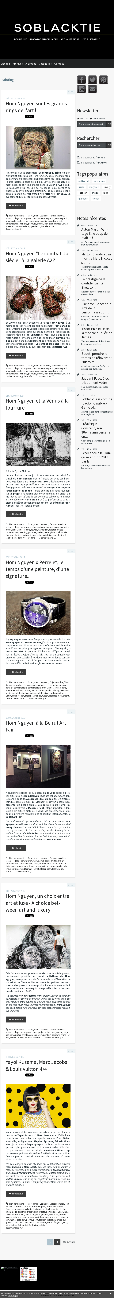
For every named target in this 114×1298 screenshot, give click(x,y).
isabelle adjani (47, 226)
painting (23, 223)
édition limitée (24, 1225)
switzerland (55, 693)
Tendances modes (54, 1206)
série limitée (11, 1225)
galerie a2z (35, 226)
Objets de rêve (56, 682)
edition (42, 1225)
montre (37, 695)
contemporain (61, 218)
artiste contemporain (41, 690)
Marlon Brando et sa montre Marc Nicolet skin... (96, 258)
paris (28, 221)
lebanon (56, 868)
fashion (83, 192)
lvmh (48, 1209)
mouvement (63, 695)
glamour (83, 198)
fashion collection (47, 1219)
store (52, 1217)
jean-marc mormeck (53, 223)
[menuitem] (7, 63)
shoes (25, 1222)
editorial (84, 181)
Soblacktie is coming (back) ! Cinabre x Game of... (96, 403)
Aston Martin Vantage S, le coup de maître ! (94, 233)
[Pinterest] (103, 79)
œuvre (34, 221)
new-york (34, 1217)
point (35, 1219)
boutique (44, 1217)
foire (36, 863)
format (36, 868)
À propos (31, 63)
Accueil (5, 63)
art (59, 860)
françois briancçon (47, 535)
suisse (46, 693)
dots (19, 1219)
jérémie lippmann (30, 535)
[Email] (92, 89)
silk (20, 1222)
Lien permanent (16, 215)
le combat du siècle (21, 226)
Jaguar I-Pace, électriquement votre (95, 380)
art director (32, 1211)
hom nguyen (26, 218)
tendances (99, 181)
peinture (32, 223)
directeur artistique (47, 1211)
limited (35, 1225)
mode (14, 1211)
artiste (21, 221)
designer (22, 1211)
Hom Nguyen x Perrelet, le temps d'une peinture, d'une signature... (37, 569)
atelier (40, 223)
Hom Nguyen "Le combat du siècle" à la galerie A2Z (37, 257)
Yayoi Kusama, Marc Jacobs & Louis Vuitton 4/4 (36, 1065)
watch (45, 695)
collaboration (18, 695)
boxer (8, 226)
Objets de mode (57, 1203)
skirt (16, 1222)
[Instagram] (81, 89)
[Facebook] (81, 79)
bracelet (53, 695)
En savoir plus (13, 1296)
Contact (59, 63)
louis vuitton (39, 1209)
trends (95, 198)
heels (32, 1222)
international (45, 863)
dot (23, 1219)
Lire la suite (17, 205)
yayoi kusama (17, 1209)
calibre (9, 698)
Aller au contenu (8, 2)
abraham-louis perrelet (31, 693)
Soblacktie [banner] (57, 29)
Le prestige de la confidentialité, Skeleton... (93, 283)
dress (59, 1219)
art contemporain (46, 218)
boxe (65, 223)
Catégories (45, 63)
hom (35, 218)
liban (49, 868)
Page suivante (68, 1241)
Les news (44, 215)
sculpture (53, 1214)
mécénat (29, 695)
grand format (25, 868)
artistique (29, 1214)
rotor (22, 698)
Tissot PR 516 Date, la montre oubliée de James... (96, 333)
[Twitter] (92, 79)
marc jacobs (57, 1209)
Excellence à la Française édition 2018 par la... (96, 457)
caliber (16, 698)
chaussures (41, 1222)
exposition (43, 221)
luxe (64, 693)
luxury (8, 695)
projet (8, 221)
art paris (31, 537)
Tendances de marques (34, 685)
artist (14, 221)
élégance (58, 1222)
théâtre (18, 535)
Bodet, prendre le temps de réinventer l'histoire (96, 357)
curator (52, 221)
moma (13, 1219)
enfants (28, 1037)
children (36, 1037)
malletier (29, 1209)
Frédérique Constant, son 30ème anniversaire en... (95, 430)
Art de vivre (45, 365)
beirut (41, 860)
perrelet (16, 693)
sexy (65, 1222)
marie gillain (49, 532)
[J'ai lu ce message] (111, 1293)
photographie (41, 1214)
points (29, 1219)
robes (50, 1222)
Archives (18, 63)
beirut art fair (51, 860)
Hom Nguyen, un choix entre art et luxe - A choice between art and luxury (37, 903)
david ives (22, 537)
